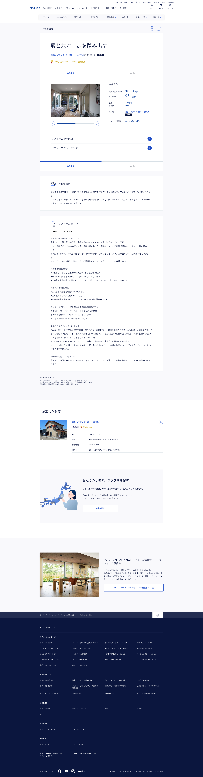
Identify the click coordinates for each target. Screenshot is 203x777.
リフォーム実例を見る (67, 615)
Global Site (171, 2)
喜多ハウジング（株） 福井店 (67, 55)
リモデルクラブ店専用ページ (82, 753)
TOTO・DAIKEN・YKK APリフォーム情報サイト (132, 588)
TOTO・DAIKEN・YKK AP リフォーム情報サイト (49, 755)
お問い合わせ (147, 2)
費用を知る (43, 674)
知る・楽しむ (111, 8)
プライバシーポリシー (125, 771)
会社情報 (123, 8)
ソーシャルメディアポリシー (143, 771)
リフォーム (69, 8)
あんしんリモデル (46, 627)
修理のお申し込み (159, 2)
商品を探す (47, 8)
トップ (42, 615)
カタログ (58, 8)
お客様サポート (97, 8)
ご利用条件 (112, 771)
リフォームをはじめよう (48, 637)
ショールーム (82, 8)
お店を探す (100, 508)
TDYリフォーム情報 (121, 2)
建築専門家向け (135, 2)
